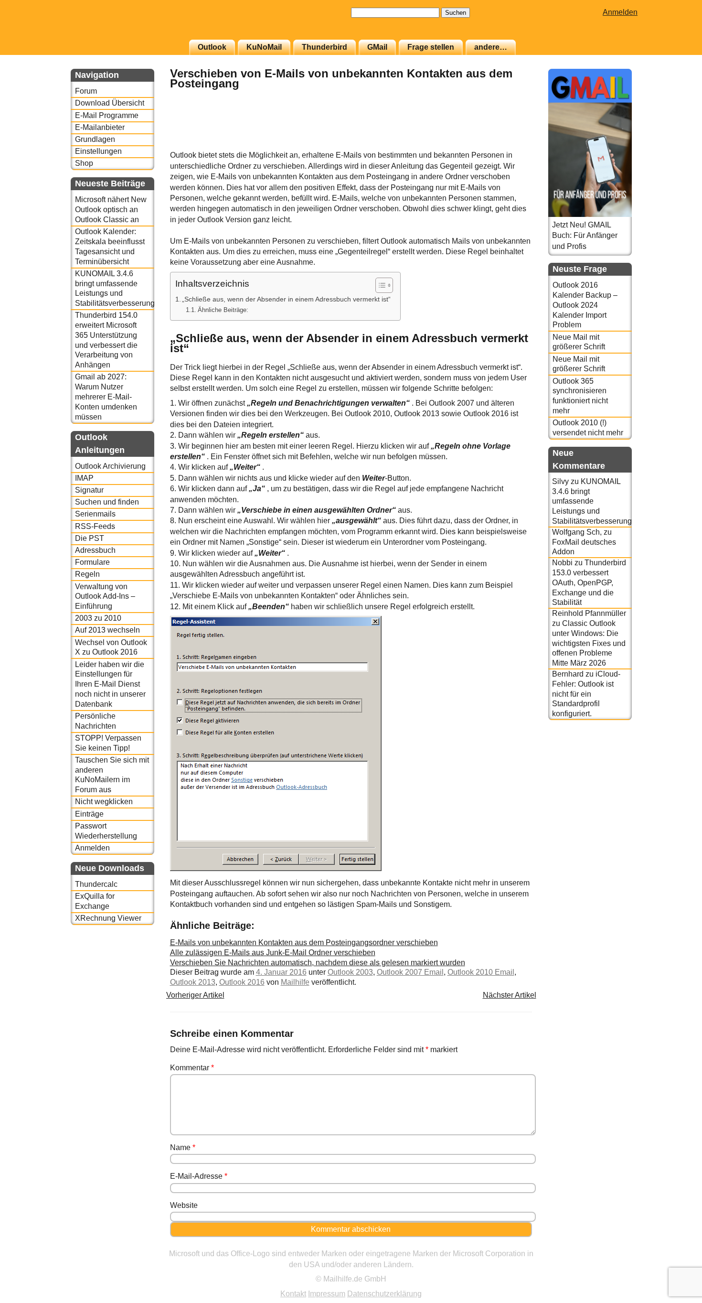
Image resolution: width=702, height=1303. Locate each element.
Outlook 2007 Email (410, 972)
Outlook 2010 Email (480, 972)
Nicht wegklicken (104, 801)
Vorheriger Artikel (195, 995)
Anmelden (620, 12)
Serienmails (95, 514)
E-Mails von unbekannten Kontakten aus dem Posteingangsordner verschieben (304, 942)
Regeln (87, 574)
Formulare (92, 562)
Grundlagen (95, 139)
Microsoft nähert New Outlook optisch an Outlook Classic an (111, 209)
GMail (377, 47)
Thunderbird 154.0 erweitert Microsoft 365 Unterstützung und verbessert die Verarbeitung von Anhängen (106, 340)
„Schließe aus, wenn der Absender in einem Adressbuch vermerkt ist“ (286, 299)
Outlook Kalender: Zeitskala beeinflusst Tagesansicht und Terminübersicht (110, 246)
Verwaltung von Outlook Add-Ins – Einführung (105, 596)
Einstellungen (98, 151)
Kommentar (192, 1068)
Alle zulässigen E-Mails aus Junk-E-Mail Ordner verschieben (272, 952)
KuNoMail (264, 47)
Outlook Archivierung (110, 466)
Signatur (89, 490)
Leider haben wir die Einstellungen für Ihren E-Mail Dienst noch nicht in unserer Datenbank (110, 684)
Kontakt (293, 1294)
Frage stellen (430, 47)
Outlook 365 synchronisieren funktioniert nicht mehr (580, 396)
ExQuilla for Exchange (95, 901)
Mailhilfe (295, 982)
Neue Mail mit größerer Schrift (579, 342)
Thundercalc (96, 884)
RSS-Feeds (95, 526)
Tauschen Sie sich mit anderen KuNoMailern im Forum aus (112, 775)
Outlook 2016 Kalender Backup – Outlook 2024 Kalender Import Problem (585, 305)
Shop (84, 163)
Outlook (212, 47)
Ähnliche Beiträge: (223, 309)
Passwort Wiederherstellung (106, 831)
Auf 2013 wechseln (107, 630)
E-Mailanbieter (100, 127)
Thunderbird (324, 47)
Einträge (89, 814)
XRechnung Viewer (108, 918)
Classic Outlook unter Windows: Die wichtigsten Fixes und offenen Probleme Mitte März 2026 (589, 643)
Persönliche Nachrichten (95, 721)
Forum (86, 91)
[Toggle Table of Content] (379, 285)
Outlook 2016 (242, 982)
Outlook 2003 (350, 972)
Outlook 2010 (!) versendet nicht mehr (588, 428)
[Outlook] (508, 145)
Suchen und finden (107, 502)
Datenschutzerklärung (384, 1294)
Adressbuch (95, 550)
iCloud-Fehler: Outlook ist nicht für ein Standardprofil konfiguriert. (586, 694)
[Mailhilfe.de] (123, 24)
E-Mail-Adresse (198, 1176)
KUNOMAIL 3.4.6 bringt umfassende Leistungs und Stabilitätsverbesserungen (114, 288)
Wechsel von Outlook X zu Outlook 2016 (111, 647)
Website (184, 1205)
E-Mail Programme (106, 115)
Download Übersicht (109, 103)
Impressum (326, 1294)
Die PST (89, 538)
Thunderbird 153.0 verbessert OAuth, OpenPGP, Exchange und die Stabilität (589, 582)
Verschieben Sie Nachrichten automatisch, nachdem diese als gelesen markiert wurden (317, 962)
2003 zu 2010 (98, 618)
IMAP (84, 478)
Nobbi (562, 563)
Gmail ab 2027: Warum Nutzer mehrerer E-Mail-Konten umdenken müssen (106, 396)
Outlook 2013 (192, 982)
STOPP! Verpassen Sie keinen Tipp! (108, 743)
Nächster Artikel (509, 995)
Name (182, 1147)
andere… (490, 47)
